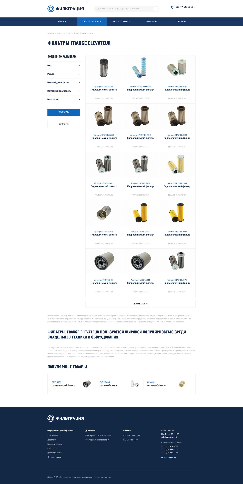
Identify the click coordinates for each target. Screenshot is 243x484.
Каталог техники (121, 22)
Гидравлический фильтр (104, 90)
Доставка (51, 440)
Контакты (181, 22)
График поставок (54, 453)
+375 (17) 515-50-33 (184, 7)
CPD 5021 (56, 382)
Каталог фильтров (92, 22)
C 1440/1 (151, 382)
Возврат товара (54, 444)
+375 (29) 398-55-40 (169, 449)
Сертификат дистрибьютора (98, 436)
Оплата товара (54, 457)
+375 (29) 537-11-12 (169, 453)
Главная (62, 22)
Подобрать (63, 112)
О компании (52, 436)
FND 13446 (105, 382)
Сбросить (64, 124)
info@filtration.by (168, 458)
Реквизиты (151, 22)
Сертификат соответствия (97, 440)
